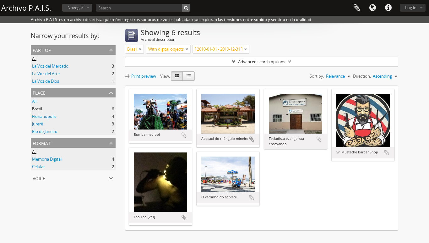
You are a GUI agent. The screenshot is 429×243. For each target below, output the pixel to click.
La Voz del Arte (46, 73)
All (34, 58)
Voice (39, 178)
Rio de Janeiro (44, 131)
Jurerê (37, 124)
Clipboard (357, 8)
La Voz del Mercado (50, 66)
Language (372, 8)
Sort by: (317, 76)
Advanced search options (261, 61)
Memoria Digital (47, 159)
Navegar (75, 7)
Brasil (37, 109)
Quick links (388, 8)
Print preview (143, 76)
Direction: (362, 76)
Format (42, 142)
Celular (38, 166)
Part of (42, 49)
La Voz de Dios (45, 81)
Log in (410, 7)
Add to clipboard (184, 135)
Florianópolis (44, 116)
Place (39, 92)
